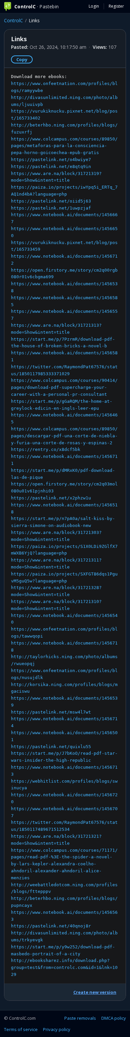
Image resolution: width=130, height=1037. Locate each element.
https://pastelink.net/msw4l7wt (51, 712)
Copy (21, 59)
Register (116, 6)
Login (94, 6)
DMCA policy (113, 1018)
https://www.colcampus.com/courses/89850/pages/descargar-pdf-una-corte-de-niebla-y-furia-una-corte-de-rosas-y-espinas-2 (64, 435)
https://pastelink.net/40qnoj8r (51, 925)
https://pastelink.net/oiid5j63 (51, 201)
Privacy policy (56, 1029)
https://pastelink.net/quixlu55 (51, 746)
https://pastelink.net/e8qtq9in (51, 166)
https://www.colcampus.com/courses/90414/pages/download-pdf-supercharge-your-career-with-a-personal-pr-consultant (64, 387)
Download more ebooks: (64, 525)
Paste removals (80, 1018)
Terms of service (21, 1029)
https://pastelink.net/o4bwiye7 (51, 159)
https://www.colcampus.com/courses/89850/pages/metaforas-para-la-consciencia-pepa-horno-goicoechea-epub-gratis (64, 145)
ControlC (13, 20)
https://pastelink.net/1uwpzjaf (51, 208)
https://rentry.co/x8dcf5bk (45, 449)
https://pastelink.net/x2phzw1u (51, 497)
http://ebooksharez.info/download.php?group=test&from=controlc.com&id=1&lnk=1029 (64, 967)
